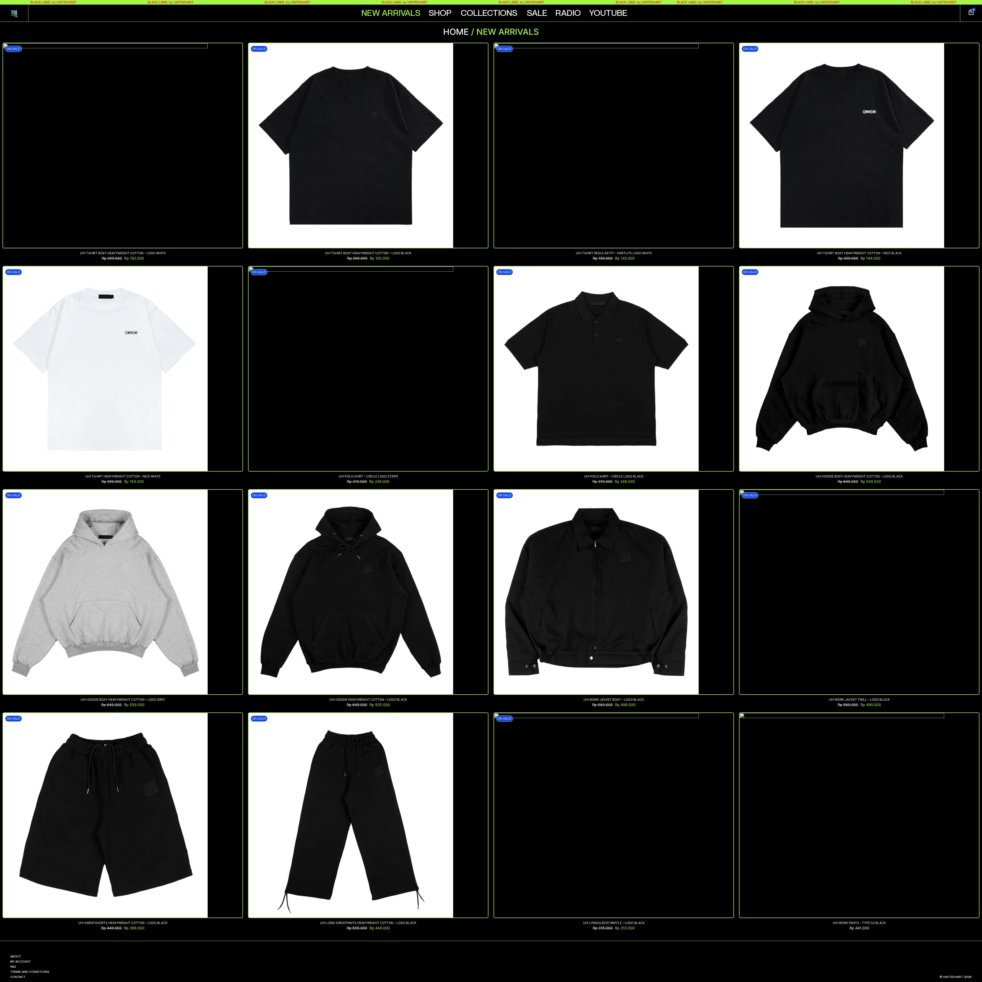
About (15, 956)
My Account (20, 961)
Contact (18, 977)
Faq (13, 966)
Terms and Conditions (29, 972)
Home (456, 32)
